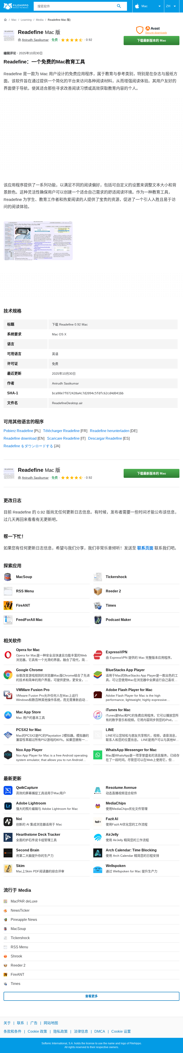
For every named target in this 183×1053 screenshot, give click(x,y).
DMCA (99, 1031)
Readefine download (20, 438)
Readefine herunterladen (109, 431)
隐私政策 (60, 1031)
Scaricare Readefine (63, 438)
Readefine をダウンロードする (28, 446)
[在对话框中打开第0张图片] (38, 240)
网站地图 (51, 1023)
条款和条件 (12, 1031)
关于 (7, 1023)
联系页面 (145, 548)
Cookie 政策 (37, 1031)
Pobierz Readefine (18, 431)
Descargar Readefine (105, 438)
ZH (168, 6)
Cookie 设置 (121, 1031)
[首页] (5, 20)
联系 (20, 1023)
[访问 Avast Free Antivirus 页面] (151, 30)
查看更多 (91, 996)
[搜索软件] (118, 6)
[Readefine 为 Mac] (9, 35)
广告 (33, 1023)
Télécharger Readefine (61, 431)
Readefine (39, 32)
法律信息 (81, 1031)
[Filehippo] (16, 6)
